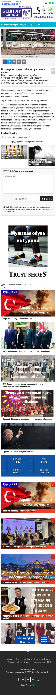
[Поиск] (37, 679)
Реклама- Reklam (15, 662)
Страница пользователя (34, 662)
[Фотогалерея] (53, 3)
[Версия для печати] (19, 62)
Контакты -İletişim (42, 659)
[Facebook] (5, 62)
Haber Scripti (25, 685)
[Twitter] (9, 62)
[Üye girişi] (32, 679)
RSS (49, 662)
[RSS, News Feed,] (28, 679)
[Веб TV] (49, 3)
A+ (53, 69)
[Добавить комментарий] (24, 62)
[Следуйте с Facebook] (18, 679)
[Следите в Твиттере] (23, 679)
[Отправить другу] (14, 62)
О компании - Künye (23, 659)
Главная (10, 659)
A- (53, 72)
